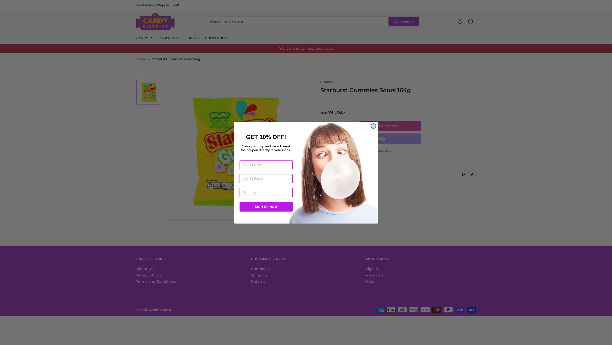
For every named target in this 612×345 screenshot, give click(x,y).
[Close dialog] (373, 126)
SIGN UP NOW (266, 207)
